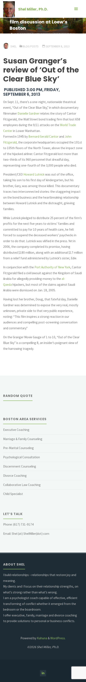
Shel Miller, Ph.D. (33, 9)
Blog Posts (31, 46)
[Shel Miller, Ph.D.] (9, 9)
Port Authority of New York (52, 267)
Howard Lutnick (33, 174)
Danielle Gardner (28, 113)
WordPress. (58, 638)
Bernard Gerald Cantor (43, 136)
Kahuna (41, 638)
